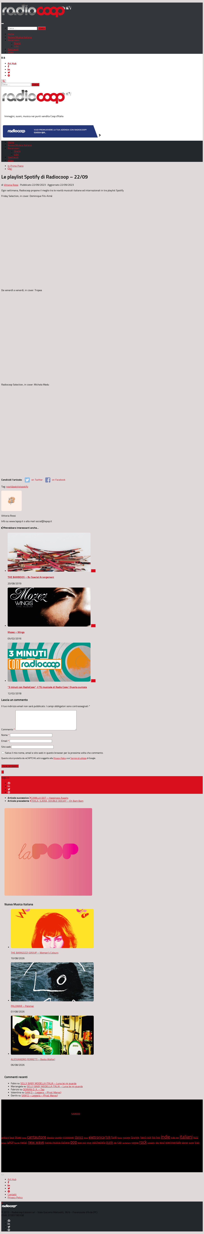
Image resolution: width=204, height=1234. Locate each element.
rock (143, 1142)
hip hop (156, 1137)
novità (9, 486)
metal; (23, 1142)
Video (11, 52)
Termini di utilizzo (78, 758)
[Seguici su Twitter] (9, 789)
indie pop (175, 1137)
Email (5, 740)
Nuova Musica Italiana (20, 37)
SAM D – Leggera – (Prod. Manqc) (43, 1092)
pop (73, 1142)
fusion (119, 1137)
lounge (16, 1143)
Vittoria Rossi (11, 184)
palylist (17, 486)
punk (109, 1142)
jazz (195, 1137)
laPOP (10, 1142)
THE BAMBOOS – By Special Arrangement (31, 577)
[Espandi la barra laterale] (2, 772)
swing (191, 1143)
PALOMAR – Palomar (22, 1006)
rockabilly (151, 1143)
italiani (186, 1136)
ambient (5, 1137)
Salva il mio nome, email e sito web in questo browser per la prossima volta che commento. (54, 752)
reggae (135, 1142)
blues (18, 1137)
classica (50, 1137)
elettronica (97, 1137)
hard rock (145, 1137)
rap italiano (126, 1143)
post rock (82, 1142)
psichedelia (99, 1142)
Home (11, 34)
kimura (3, 1143)
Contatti (12, 1194)
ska (157, 1142)
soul (162, 1142)
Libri (16, 46)
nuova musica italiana (57, 1142)
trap (197, 1142)
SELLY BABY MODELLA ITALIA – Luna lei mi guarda (48, 1083)
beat (12, 1137)
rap (119, 1142)
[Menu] (2, 23)
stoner (185, 1142)
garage (126, 1137)
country (58, 1137)
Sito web (6, 746)
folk (108, 1137)
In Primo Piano (15, 165)
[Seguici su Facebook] (9, 783)
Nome (5, 735)
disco (86, 1138)
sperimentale (173, 1142)
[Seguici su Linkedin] (9, 786)
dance (79, 1137)
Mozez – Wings (16, 632)
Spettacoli (13, 49)
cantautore (36, 1137)
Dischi (17, 43)
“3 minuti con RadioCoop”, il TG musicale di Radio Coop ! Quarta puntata (47, 687)
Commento (8, 729)
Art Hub (12, 63)
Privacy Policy (59, 758)
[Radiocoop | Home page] (36, 17)
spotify (24, 486)
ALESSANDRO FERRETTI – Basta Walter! (33, 1059)
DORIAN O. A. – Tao (33, 1089)
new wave (36, 1142)
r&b (115, 1143)
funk (114, 1137)
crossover (68, 1137)
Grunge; (135, 1137)
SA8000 (75, 1113)
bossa (24, 1138)
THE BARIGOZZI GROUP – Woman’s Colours (34, 952)
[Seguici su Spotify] (9, 792)
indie (165, 1136)
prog (89, 1142)
